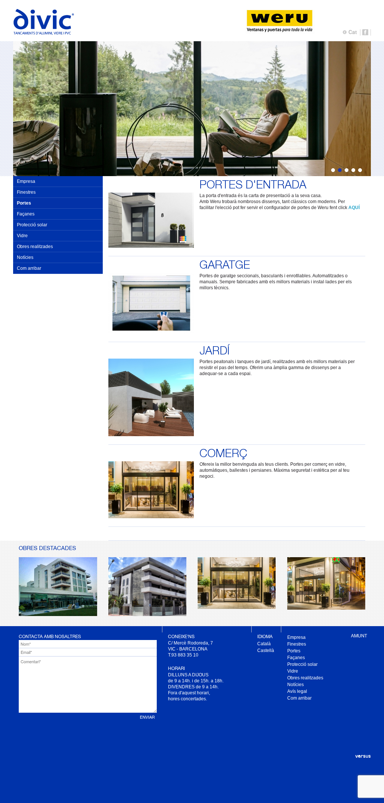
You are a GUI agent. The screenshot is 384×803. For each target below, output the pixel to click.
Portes (24, 203)
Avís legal (297, 691)
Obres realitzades (35, 246)
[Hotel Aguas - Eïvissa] (58, 613)
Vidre (22, 235)
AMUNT (359, 636)
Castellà (265, 650)
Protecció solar (32, 224)
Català (264, 643)
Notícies (25, 257)
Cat (352, 31)
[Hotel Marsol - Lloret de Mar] (237, 606)
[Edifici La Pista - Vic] (147, 613)
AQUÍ (354, 207)
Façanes (25, 214)
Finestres (26, 192)
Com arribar (29, 268)
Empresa (26, 181)
